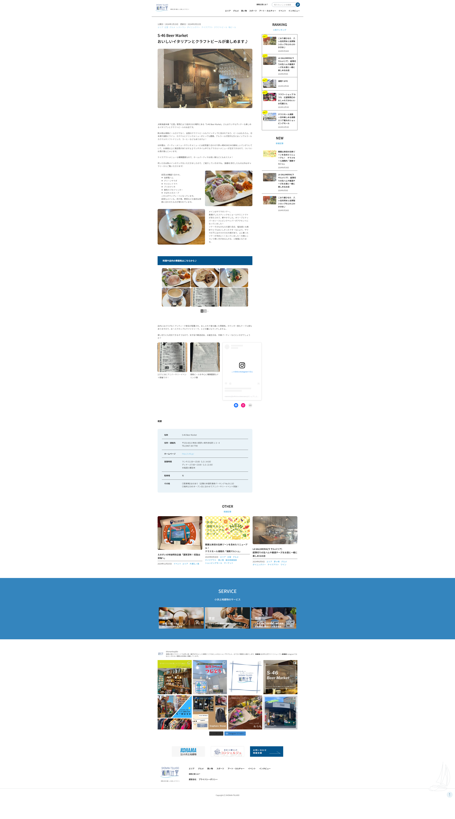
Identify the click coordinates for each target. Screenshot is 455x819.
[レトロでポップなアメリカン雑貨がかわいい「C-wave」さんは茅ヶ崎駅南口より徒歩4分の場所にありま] (175, 712)
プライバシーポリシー (208, 779)
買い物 (244, 10)
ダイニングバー (193, 27)
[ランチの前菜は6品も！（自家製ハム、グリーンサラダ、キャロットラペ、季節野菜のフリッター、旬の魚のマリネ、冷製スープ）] (176, 277)
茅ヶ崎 (277, 561)
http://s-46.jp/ (188, 453)
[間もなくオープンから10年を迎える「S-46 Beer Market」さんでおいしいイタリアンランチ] (280, 677)
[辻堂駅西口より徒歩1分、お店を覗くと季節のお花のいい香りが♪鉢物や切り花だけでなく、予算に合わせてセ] (245, 712)
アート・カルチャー (267, 10)
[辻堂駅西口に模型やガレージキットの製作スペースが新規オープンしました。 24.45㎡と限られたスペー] (210, 677)
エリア (228, 10)
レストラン (181, 27)
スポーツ (253, 10)
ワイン (283, 564)
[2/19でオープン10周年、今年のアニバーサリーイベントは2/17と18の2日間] (205, 297)
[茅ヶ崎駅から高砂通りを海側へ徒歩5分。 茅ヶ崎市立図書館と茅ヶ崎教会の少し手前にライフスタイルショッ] (175, 677)
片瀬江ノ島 (194, 563)
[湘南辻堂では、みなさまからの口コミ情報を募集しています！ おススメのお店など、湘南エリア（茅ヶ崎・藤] (245, 677)
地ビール (232, 27)
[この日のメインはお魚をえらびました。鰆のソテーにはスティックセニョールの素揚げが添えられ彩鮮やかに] (234, 277)
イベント (282, 10)
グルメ (236, 10)
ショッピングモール (213, 562)
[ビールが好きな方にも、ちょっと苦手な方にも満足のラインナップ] (234, 297)
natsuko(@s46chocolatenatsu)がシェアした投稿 (243, 396)
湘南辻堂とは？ (262, 4)
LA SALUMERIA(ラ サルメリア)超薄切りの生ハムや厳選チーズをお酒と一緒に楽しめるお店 (275, 552)
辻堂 (166, 27)
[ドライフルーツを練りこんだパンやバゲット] (205, 277)
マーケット (228, 562)
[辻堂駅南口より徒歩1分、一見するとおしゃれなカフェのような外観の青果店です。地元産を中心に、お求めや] (280, 712)
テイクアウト (207, 27)
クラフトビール (220, 27)
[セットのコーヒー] (176, 297)
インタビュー (294, 10)
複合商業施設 (231, 560)
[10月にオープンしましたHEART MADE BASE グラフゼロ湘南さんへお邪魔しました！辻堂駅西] (210, 712)
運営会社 (192, 779)
